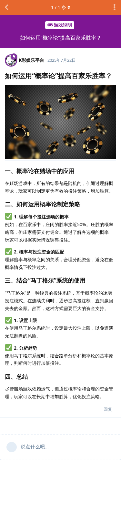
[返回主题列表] (6, 7)
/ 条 (58, 7)
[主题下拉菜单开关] (114, 7)
